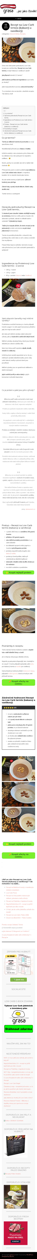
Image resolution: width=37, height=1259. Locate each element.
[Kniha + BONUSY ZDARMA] (13, 1121)
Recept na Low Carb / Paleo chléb (17, 915)
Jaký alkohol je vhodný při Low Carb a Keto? (18, 1098)
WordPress (29, 1255)
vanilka (13, 553)
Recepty (23, 34)
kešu (32, 664)
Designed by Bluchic (8, 1256)
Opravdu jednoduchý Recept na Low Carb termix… (17, 117)
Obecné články (14, 34)
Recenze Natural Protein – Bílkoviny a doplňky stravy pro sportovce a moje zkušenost (16, 1103)
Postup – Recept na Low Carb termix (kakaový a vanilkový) (16, 125)
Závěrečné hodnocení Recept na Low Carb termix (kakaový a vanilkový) (17, 132)
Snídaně (15, 925)
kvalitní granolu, (13, 673)
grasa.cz (12, 1255)
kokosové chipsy (29, 671)
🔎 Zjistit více (18, 980)
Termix (20, 925)
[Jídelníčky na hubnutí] (16, 1157)
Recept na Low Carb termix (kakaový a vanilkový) (22, 28)
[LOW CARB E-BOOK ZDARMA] (18, 1033)
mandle (18, 666)
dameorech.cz (30, 509)
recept (9, 925)
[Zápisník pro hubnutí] (18, 974)
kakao (8, 553)
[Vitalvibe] (16, 1208)
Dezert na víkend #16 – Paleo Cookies (18, 918)
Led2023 (6, 27)
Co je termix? (8, 113)
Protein (4, 925)
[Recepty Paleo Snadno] (12, 1174)
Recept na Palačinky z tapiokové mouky (19, 901)
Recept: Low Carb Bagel (12, 1083)
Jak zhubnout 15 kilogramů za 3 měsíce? (16, 931)
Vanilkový (28, 275)
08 (6, 24)
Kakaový (18, 275)
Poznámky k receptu (10, 129)
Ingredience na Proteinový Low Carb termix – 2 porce (18, 121)
